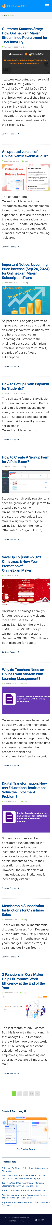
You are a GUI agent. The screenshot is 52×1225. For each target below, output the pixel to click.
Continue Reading (10, 134)
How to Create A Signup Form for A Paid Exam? (25, 459)
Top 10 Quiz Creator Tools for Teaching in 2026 (24, 1190)
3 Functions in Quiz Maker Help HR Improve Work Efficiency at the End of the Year (23, 981)
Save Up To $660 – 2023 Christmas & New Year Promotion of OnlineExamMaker (21, 563)
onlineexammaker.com (16, 1218)
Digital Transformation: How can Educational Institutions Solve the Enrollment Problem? (24, 790)
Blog (25, 47)
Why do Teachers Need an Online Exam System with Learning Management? (23, 674)
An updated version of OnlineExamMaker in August (25, 154)
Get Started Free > (26, 1149)
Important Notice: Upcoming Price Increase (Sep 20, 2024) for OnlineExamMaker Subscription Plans (26, 271)
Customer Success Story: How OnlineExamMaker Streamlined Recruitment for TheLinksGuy (24, 35)
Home (4, 15)
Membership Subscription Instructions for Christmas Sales (23, 910)
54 (31, 1093)
